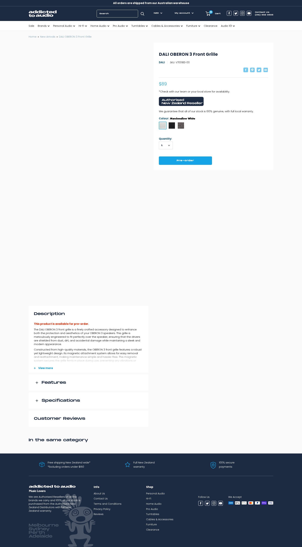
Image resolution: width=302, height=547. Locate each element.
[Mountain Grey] (181, 125)
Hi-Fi (81, 26)
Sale (31, 26)
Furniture (191, 26)
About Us (99, 493)
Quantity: (165, 139)
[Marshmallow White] (163, 125)
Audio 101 (226, 26)
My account (183, 13)
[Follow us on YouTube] (249, 14)
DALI (162, 62)
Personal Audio (62, 26)
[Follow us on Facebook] (229, 14)
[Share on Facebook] (245, 70)
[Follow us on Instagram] (242, 14)
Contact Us (101, 498)
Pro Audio (119, 26)
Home (33, 36)
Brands (42, 26)
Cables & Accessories (165, 26)
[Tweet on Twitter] (259, 70)
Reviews (98, 514)
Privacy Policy (102, 509)
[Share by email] (265, 70)
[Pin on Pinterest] (252, 70)
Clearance (210, 26)
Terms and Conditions (107, 504)
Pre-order (185, 160)
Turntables (138, 26)
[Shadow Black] (172, 125)
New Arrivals (47, 36)
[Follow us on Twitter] (235, 14)
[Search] (142, 13)
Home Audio (98, 26)
